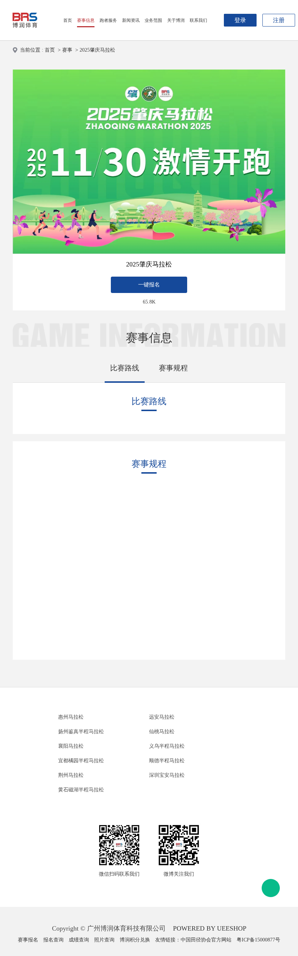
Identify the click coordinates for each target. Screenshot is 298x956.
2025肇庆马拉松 (97, 50)
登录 (240, 20)
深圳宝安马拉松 (167, 775)
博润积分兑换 (135, 940)
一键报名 (149, 285)
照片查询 (104, 940)
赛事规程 (173, 368)
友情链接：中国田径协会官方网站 (193, 940)
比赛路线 (124, 368)
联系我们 (198, 20)
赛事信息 (85, 20)
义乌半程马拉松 (167, 746)
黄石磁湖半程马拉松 (81, 789)
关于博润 (176, 20)
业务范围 (153, 20)
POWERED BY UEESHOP (209, 928)
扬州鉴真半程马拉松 (81, 731)
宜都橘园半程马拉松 (81, 760)
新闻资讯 (131, 20)
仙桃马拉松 (161, 731)
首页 (67, 20)
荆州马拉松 (71, 775)
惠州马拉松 (71, 717)
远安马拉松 (161, 717)
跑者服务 (108, 20)
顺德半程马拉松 (167, 760)
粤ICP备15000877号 (258, 940)
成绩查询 (79, 940)
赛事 (67, 50)
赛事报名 (28, 940)
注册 (279, 20)
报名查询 (53, 940)
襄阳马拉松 (71, 746)
